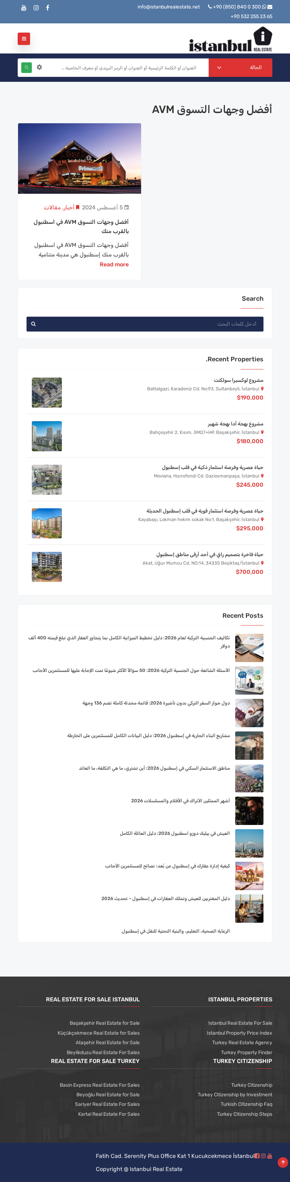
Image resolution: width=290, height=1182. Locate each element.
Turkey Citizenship (251, 1085)
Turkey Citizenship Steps (244, 1114)
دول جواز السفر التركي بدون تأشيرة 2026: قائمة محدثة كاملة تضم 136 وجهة (156, 703)
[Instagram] (36, 8)
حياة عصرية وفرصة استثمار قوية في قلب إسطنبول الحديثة (204, 511)
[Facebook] (47, 8)
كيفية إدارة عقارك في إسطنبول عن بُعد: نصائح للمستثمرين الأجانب (167, 866)
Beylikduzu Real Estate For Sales (103, 1053)
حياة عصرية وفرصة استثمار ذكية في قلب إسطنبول (212, 467)
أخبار (69, 207)
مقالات (52, 207)
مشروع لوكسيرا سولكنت (238, 380)
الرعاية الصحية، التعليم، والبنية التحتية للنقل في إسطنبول (176, 931)
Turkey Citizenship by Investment (235, 1095)
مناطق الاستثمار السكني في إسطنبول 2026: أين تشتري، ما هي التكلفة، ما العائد (154, 768)
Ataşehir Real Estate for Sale (108, 1043)
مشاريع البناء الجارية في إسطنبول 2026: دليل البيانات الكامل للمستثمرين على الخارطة (148, 735)
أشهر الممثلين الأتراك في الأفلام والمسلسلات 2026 (180, 800)
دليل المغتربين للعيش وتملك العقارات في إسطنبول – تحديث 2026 (166, 898)
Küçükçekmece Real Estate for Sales (99, 1033)
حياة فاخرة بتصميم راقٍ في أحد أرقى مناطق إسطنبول (209, 555)
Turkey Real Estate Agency (242, 1043)
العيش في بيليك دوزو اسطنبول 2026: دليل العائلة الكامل (175, 833)
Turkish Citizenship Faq (246, 1104)
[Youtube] (24, 8)
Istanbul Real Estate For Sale (240, 1023)
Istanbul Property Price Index (239, 1033)
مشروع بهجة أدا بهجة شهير (235, 424)
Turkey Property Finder (246, 1053)
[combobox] (240, 67)
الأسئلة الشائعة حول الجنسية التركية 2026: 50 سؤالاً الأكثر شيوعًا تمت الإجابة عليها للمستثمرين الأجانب (131, 670)
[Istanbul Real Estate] (230, 38)
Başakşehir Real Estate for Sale (105, 1023)
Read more (114, 264)
